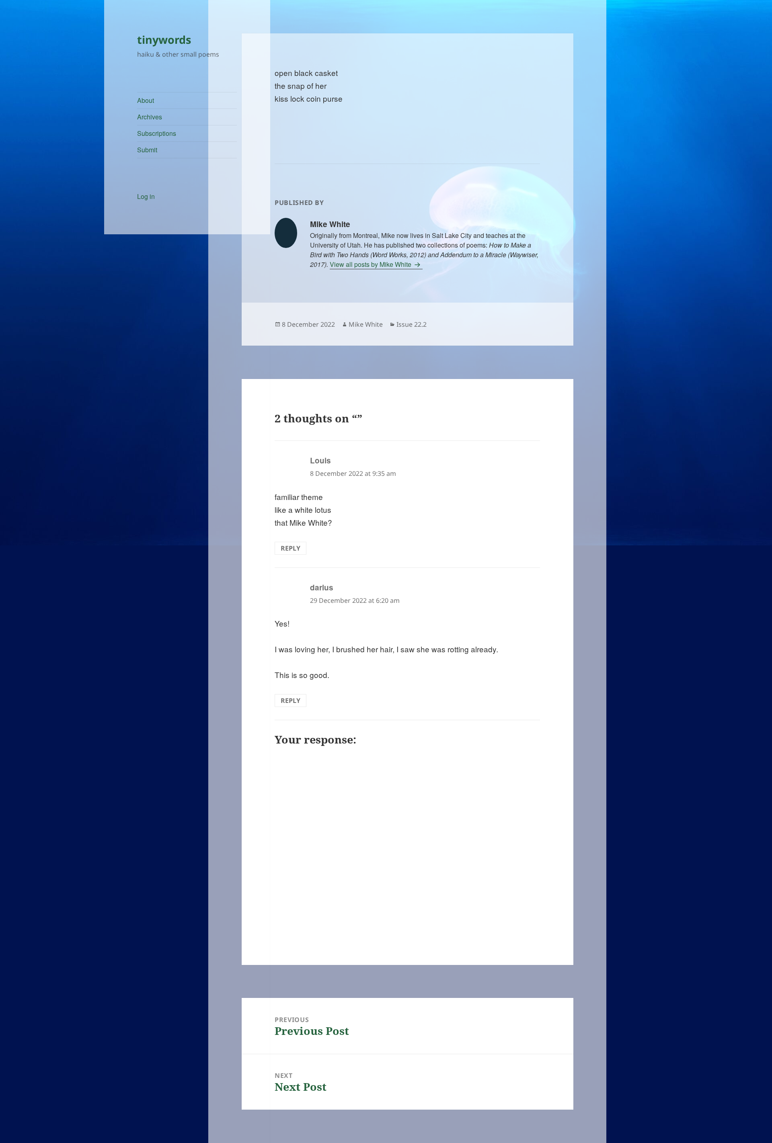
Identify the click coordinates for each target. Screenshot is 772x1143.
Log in (146, 196)
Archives (149, 116)
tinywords (164, 39)
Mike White (366, 324)
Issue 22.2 (411, 324)
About (145, 100)
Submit (147, 149)
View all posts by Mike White (371, 264)
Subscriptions (156, 133)
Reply (290, 548)
